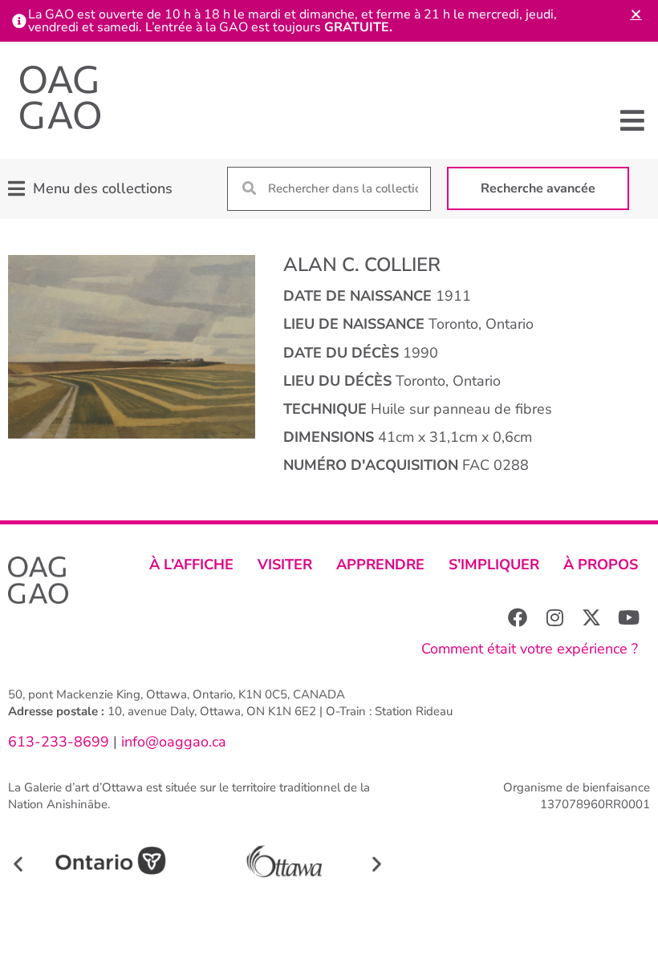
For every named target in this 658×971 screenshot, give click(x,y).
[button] (632, 120)
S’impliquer (494, 564)
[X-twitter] (591, 617)
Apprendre (380, 564)
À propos (600, 564)
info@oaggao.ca (171, 741)
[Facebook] (517, 617)
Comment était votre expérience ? (529, 648)
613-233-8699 (58, 741)
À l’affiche (191, 564)
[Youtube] (628, 617)
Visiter (285, 564)
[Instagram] (554, 617)
